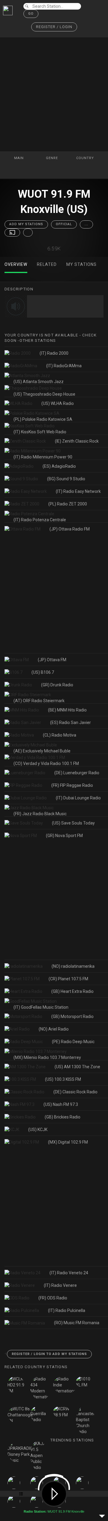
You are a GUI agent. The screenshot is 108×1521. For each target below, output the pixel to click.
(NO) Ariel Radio (54, 1029)
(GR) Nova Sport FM (64, 835)
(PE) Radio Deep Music (73, 1041)
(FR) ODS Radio (52, 1298)
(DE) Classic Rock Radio (75, 1091)
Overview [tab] (15, 264)
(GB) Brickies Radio (62, 1117)
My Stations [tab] (81, 264)
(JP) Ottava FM (52, 659)
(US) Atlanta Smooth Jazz (39, 381)
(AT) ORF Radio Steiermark (39, 700)
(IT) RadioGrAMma (64, 365)
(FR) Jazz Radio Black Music (40, 813)
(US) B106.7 (43, 672)
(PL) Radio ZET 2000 (67, 504)
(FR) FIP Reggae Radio (72, 785)
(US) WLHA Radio (57, 403)
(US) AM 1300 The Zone (77, 1066)
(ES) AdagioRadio (59, 466)
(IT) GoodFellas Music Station (41, 1007)
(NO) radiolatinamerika (73, 966)
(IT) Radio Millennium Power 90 (43, 457)
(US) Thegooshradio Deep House (44, 394)
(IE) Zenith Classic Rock (77, 441)
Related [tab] (47, 264)
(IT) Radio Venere (60, 1285)
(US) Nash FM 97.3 (61, 1104)
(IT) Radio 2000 (54, 353)
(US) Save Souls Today (73, 823)
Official (64, 224)
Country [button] (85, 158)
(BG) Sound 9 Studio (66, 478)
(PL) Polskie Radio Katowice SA (43, 419)
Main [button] (19, 158)
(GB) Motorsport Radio (72, 1016)
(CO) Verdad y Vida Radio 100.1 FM (46, 763)
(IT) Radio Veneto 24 (69, 1272)
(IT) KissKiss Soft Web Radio (40, 431)
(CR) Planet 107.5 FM (68, 978)
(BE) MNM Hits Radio (67, 710)
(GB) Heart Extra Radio (72, 991)
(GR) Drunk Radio (57, 684)
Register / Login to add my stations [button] (49, 1354)
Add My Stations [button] (26, 224)
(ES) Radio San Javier (70, 722)
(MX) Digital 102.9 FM (68, 1142)
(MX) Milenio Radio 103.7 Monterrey (47, 1057)
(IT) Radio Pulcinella (66, 1310)
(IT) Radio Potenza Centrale (40, 519)
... (86, 224)
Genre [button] (52, 158)
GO (31, 14)
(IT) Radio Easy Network (78, 491)
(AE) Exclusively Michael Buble (42, 751)
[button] (54, 27)
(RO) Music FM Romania (76, 1322)
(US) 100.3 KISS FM (63, 1079)
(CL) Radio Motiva (59, 735)
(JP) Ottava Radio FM (70, 529)
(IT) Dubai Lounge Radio (78, 797)
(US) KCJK (37, 1129)
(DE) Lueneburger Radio (76, 772)
